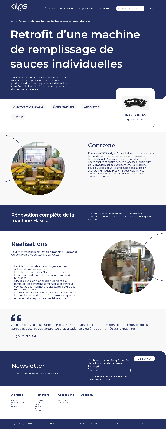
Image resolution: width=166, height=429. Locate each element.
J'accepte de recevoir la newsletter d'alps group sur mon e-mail (109, 377)
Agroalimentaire (135, 119)
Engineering (91, 106)
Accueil (14, 21)
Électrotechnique (63, 106)
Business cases (25, 21)
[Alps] (19, 7)
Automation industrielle (28, 106)
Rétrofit (18, 117)
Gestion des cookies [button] (148, 424)
